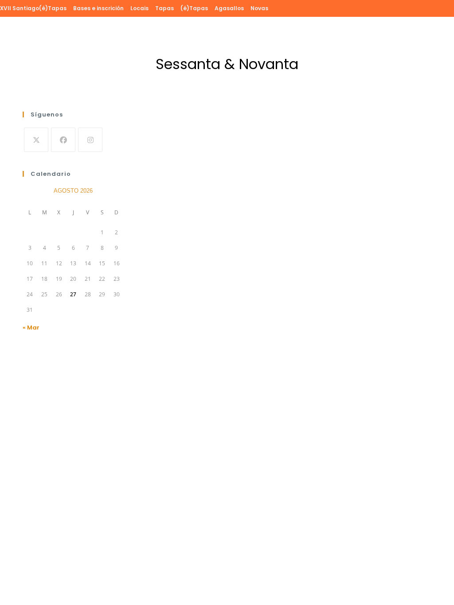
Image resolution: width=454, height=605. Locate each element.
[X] (36, 140)
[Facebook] (63, 140)
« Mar (31, 327)
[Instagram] (90, 140)
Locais (139, 8)
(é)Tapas (194, 8)
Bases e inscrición (98, 8)
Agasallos (229, 8)
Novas (259, 8)
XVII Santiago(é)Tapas (33, 8)
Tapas (164, 8)
